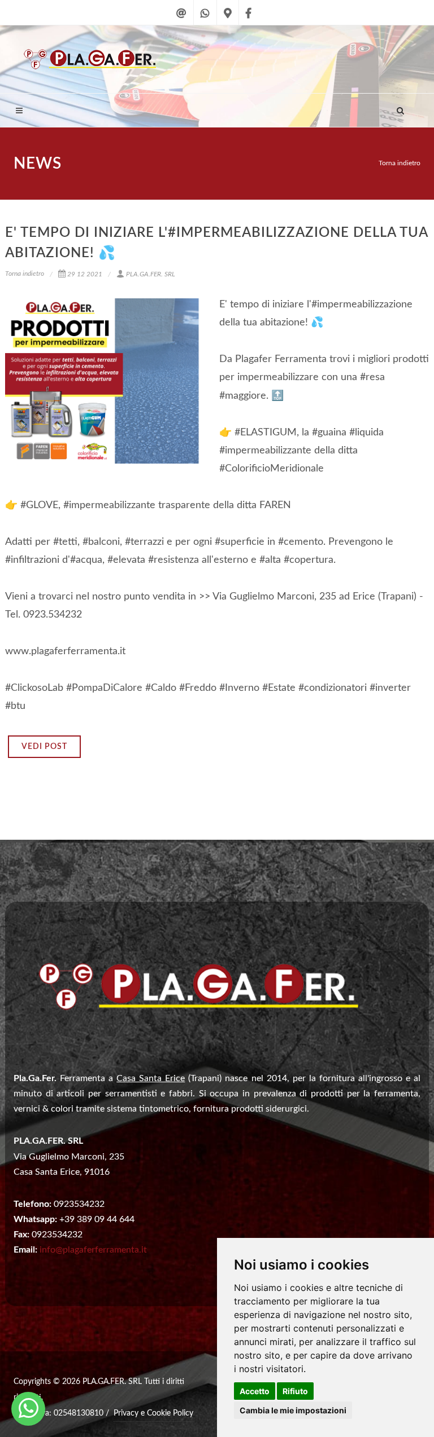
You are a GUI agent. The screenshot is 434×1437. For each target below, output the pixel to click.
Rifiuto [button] (295, 1391)
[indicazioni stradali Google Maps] (227, 20)
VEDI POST (44, 747)
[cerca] (401, 109)
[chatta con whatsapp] (205, 20)
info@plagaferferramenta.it (93, 1249)
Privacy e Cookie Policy (153, 1413)
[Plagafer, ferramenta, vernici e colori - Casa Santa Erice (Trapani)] (28, 1409)
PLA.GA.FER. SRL (150, 274)
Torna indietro (399, 163)
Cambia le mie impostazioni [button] (293, 1410)
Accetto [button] (255, 1391)
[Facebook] (248, 20)
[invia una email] (181, 20)
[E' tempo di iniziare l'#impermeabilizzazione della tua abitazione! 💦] (104, 381)
